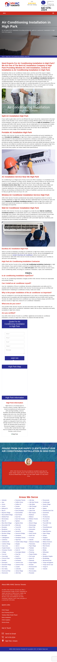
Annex (3, 504)
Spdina (45, 508)
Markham (31, 514)
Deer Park (4, 566)
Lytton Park (32, 510)
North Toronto (32, 533)
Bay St (3, 510)
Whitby (44, 550)
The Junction (46, 518)
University (45, 529)
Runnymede (46, 500)
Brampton (4, 527)
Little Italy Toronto (33, 502)
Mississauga (32, 525)
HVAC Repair (5, 610)
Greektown (18, 535)
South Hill (45, 506)
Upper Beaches (47, 531)
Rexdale (31, 564)
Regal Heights (33, 562)
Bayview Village (6, 512)
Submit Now (14, 358)
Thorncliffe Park (47, 523)
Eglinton (17, 521)
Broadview (4, 529)
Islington (17, 543)
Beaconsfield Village (7, 514)
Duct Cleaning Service (8, 612)
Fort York (17, 529)
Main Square (32, 512)
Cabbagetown (5, 537)
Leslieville (18, 568)
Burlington (4, 535)
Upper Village (46, 533)
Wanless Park (46, 543)
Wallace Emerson (47, 541)
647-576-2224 (46, 8)
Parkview (31, 550)
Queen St (31, 558)
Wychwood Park (47, 560)
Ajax (3, 502)
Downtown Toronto (20, 500)
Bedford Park (5, 516)
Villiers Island (46, 539)
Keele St (17, 550)
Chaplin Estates (6, 548)
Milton (30, 521)
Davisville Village (6, 564)
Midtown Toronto (33, 518)
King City (17, 554)
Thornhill (45, 525)
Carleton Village (6, 543)
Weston (45, 548)
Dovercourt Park (6, 571)
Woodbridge (46, 558)
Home (3, 56)
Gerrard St (18, 531)
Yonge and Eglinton (48, 562)
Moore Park (32, 527)
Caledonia (4, 539)
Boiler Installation (6, 617)
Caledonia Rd (5, 541)
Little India (18, 573)
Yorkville (45, 568)
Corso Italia (5, 556)
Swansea (45, 514)
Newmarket (32, 529)
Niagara (31, 531)
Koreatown (18, 560)
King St (17, 556)
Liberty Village (19, 571)
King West (18, 558)
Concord (4, 554)
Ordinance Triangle (34, 541)
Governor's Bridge (20, 533)
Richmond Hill (33, 566)
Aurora (3, 506)
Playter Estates (33, 554)
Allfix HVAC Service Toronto (17, 649)
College (4, 552)
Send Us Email (10, 634)
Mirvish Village (33, 523)
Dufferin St (18, 504)
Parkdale (31, 548)
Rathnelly (31, 560)
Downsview (5, 573)
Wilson (44, 554)
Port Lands (32, 556)
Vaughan (45, 537)
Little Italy (31, 500)
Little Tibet (32, 508)
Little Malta (32, 504)
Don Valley (5, 568)
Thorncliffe (45, 521)
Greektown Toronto (20, 537)
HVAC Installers (6, 620)
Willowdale (46, 552)
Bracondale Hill (6, 525)
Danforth (4, 560)
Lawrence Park (19, 564)
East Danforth (19, 512)
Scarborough (46, 502)
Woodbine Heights (48, 556)
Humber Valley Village (21, 541)
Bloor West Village (7, 523)
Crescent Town (6, 558)
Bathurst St (5, 508)
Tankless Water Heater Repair (10, 615)
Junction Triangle (19, 548)
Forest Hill (18, 527)
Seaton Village (47, 504)
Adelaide (4, 500)
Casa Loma (5, 546)
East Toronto (18, 514)
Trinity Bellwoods (47, 527)
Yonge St (45, 566)
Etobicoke (18, 525)
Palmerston (32, 543)
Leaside (17, 566)
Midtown (31, 516)
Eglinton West (19, 523)
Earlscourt (18, 508)
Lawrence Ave (19, 562)
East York (17, 516)
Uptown (45, 535)
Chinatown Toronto (7, 550)
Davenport (4, 562)
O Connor (31, 537)
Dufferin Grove (19, 502)
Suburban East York (48, 510)
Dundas (17, 506)
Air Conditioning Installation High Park (20, 56)
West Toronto (46, 546)
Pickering (31, 552)
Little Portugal (32, 506)
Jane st (17, 546)
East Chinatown (19, 510)
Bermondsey (5, 518)
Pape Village (32, 546)
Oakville (31, 539)
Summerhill (46, 512)
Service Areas (5, 622)
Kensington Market (20, 552)
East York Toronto (20, 518)
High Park (8, 56)
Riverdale (31, 568)
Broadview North (6, 531)
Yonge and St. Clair (48, 564)
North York (32, 535)
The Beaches (46, 516)
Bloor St (4, 521)
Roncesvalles (32, 571)
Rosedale (31, 573)
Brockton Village (6, 533)
